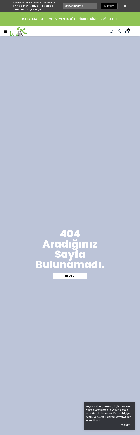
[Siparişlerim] (119, 31)
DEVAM (70, 276)
